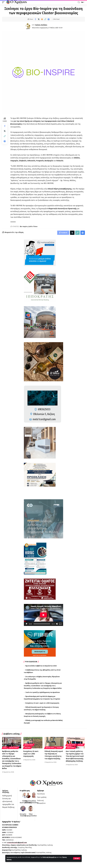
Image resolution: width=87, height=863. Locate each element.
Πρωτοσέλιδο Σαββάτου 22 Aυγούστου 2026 (41, 666)
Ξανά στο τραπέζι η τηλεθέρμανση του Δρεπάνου (42, 692)
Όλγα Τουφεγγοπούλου (31, 815)
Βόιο (5, 747)
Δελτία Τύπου (32, 226)
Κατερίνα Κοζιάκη (23, 815)
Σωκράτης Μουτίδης (28, 802)
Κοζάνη (59, 747)
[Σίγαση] (57, 624)
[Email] (41, 19)
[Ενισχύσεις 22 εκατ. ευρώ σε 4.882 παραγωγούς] (32, 742)
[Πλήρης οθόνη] (60, 624)
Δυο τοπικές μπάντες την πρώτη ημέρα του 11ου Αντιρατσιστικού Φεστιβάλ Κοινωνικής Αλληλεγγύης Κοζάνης (75, 756)
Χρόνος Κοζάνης (41, 25)
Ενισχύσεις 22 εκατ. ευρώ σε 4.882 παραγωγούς (42, 703)
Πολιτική (27, 747)
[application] (43, 615)
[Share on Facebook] (35, 19)
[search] (78, 2)
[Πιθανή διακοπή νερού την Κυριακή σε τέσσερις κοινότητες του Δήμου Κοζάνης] (54, 742)
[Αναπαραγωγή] (27, 624)
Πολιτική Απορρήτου (49, 857)
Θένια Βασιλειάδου (33, 802)
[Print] (48, 19)
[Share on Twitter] (38, 19)
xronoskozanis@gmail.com (17, 842)
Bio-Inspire (24, 226)
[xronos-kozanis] (17, 2)
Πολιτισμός (71, 747)
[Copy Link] (45, 19)
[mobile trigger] (4, 2)
